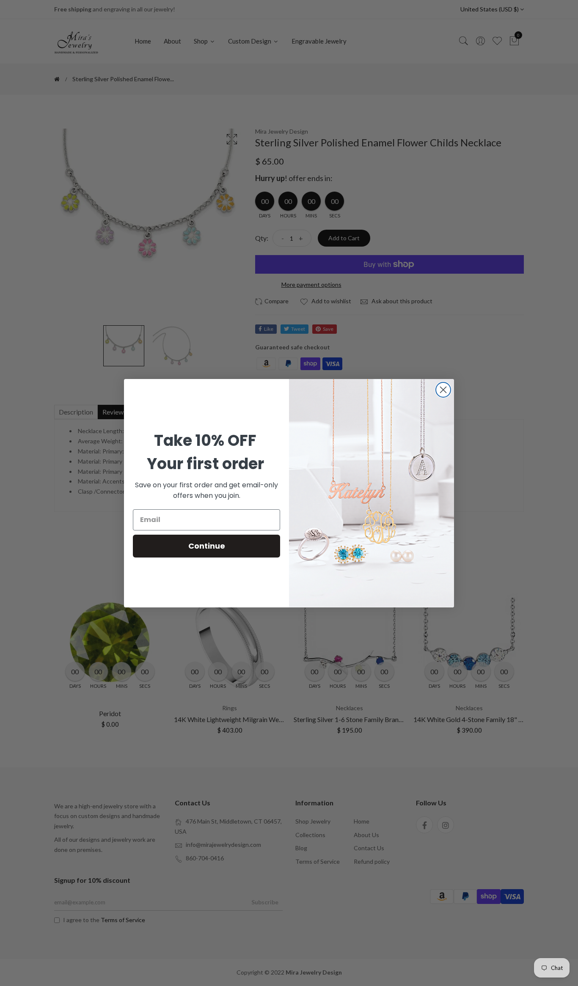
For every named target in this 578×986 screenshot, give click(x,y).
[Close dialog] (443, 389)
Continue (206, 546)
